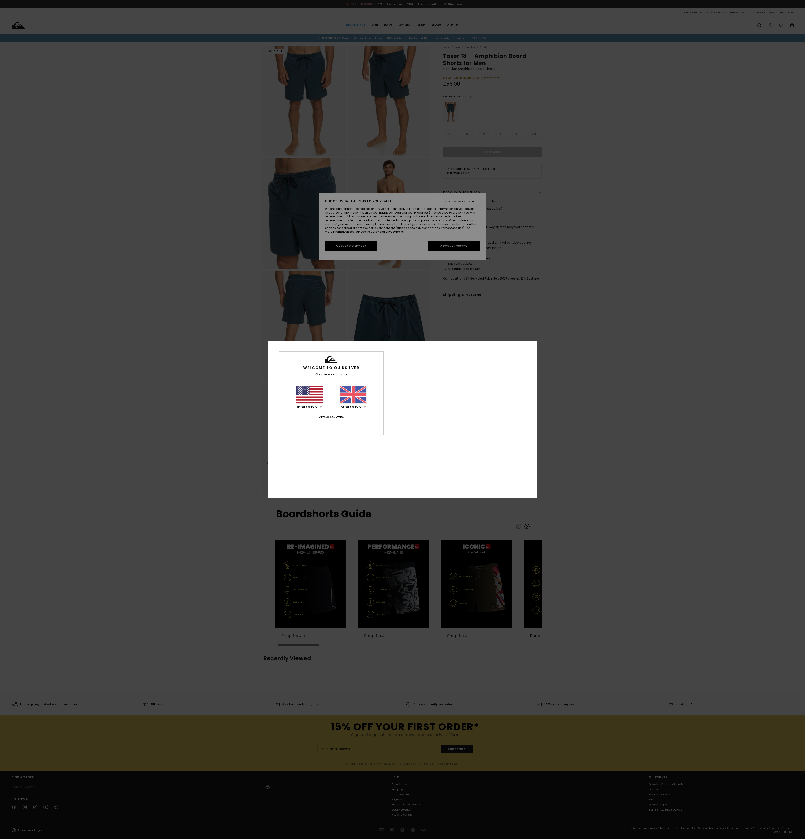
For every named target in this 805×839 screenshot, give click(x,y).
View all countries (331, 417)
